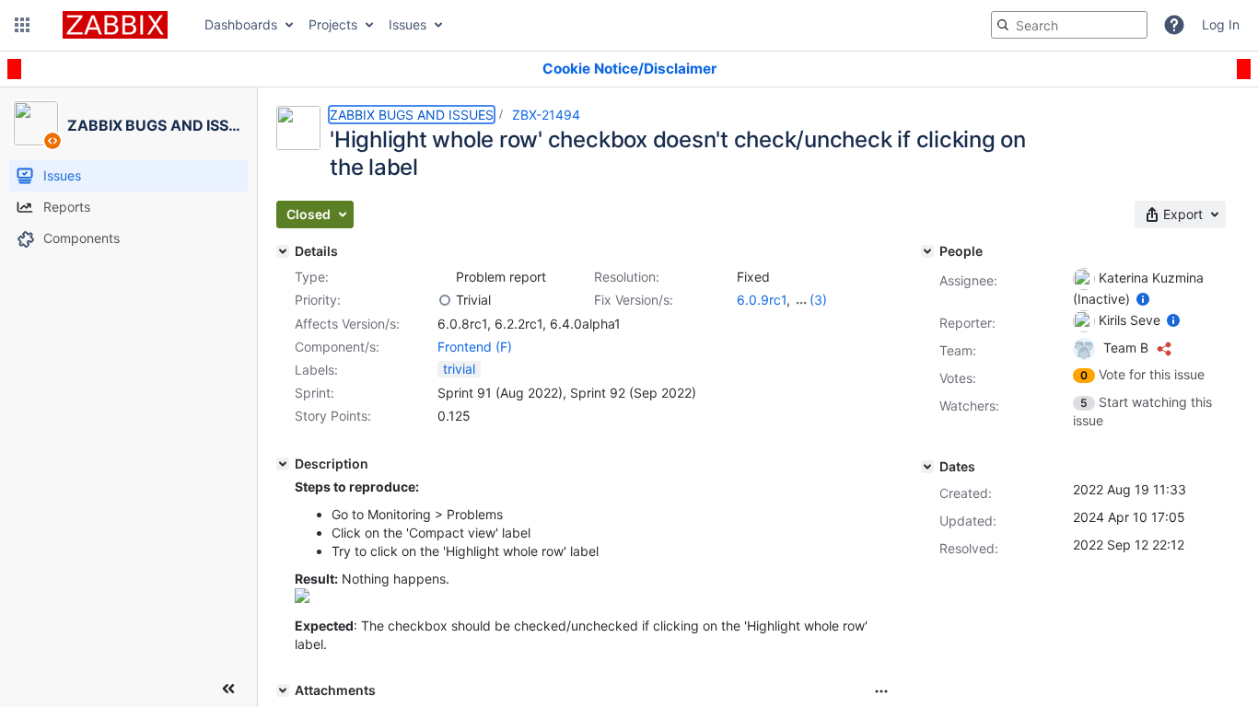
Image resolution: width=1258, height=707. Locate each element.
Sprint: (314, 392)
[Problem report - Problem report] (444, 277)
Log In (1221, 24)
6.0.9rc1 (761, 299)
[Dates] (927, 466)
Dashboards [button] (240, 24)
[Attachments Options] (881, 691)
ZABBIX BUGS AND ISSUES (412, 114)
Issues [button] (407, 24)
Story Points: (333, 415)
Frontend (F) (474, 346)
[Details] (282, 251)
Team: (957, 350)
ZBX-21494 (546, 114)
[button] (22, 24)
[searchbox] (1069, 25)
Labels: (316, 369)
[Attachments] (282, 690)
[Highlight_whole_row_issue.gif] (302, 598)
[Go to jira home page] (115, 24)
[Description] (282, 464)
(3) (818, 299)
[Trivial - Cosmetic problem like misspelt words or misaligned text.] (444, 300)
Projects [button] (333, 24)
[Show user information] (1143, 299)
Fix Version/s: (633, 299)
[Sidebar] (228, 688)
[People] (927, 251)
